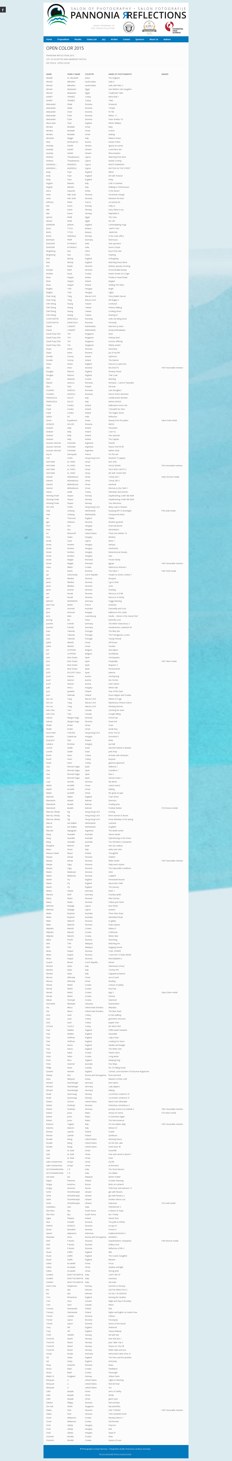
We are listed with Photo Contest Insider (115, 1454)
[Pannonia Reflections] (116, 19)
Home (49, 39)
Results (78, 39)
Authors (167, 39)
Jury (104, 39)
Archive (114, 39)
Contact (126, 39)
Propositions (63, 39)
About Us (154, 39)
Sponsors (139, 39)
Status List (92, 39)
